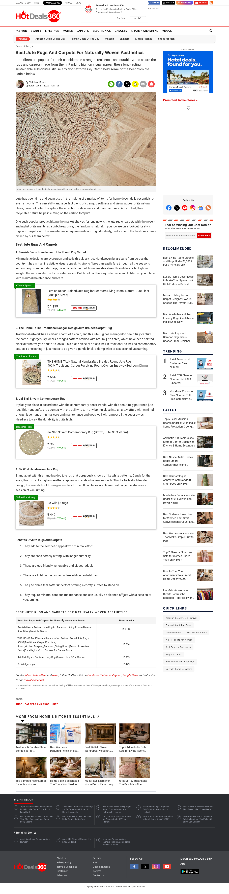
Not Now (121, 18)
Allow (137, 18)
